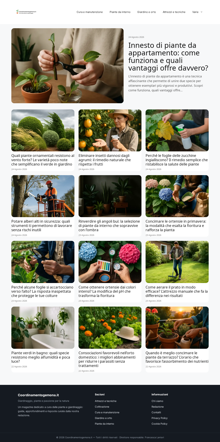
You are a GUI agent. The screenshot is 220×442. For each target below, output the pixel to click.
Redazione (158, 406)
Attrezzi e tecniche (174, 12)
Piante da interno (120, 12)
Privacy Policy (160, 418)
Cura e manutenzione (90, 12)
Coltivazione (102, 406)
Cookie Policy (159, 423)
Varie (195, 12)
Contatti (156, 412)
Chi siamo (157, 401)
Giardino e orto (146, 12)
